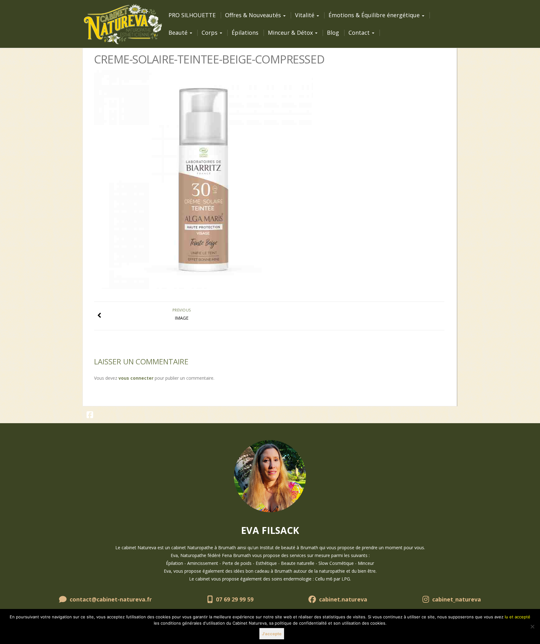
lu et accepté (517, 616)
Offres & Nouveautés (253, 15)
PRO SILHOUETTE (192, 15)
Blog (333, 32)
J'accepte (272, 633)
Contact (359, 32)
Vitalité (305, 15)
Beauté (178, 32)
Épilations (245, 32)
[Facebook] (90, 416)
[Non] (532, 626)
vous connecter (135, 378)
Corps (210, 32)
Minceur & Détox (291, 32)
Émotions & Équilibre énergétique (374, 15)
